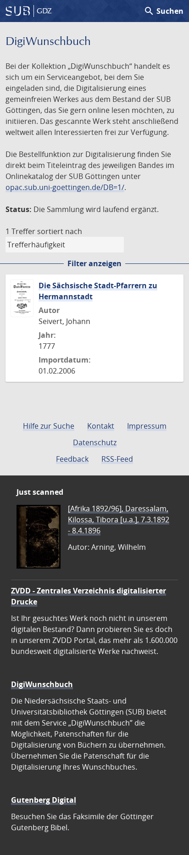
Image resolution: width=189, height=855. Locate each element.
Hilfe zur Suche (48, 426)
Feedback (72, 459)
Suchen (163, 11)
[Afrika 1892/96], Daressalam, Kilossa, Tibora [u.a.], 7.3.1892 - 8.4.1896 (118, 519)
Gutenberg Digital (43, 800)
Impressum (147, 426)
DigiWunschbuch (42, 684)
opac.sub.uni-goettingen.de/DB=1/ (65, 187)
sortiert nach (59, 231)
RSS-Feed (117, 459)
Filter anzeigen (94, 263)
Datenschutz (95, 442)
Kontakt (100, 426)
